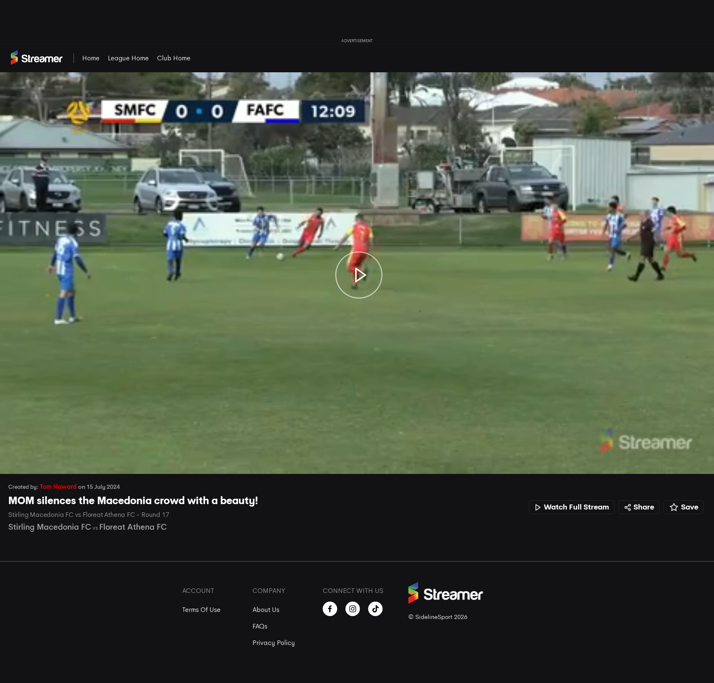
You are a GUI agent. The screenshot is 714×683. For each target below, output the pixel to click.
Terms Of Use (201, 609)
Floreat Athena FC (133, 527)
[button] (14, 459)
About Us (265, 609)
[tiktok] (375, 609)
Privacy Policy (273, 642)
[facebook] (330, 609)
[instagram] (352, 609)
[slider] (357, 444)
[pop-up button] (684, 459)
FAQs (259, 626)
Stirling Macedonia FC (49, 527)
